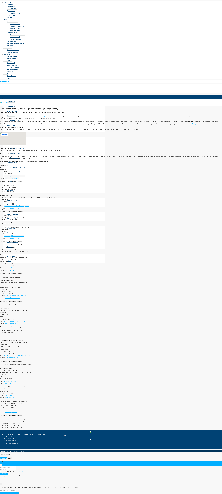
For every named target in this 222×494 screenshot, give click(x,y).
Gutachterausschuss (13, 67)
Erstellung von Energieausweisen (193, 124)
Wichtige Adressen (12, 52)
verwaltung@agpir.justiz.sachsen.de (14, 176)
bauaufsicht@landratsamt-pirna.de (14, 268)
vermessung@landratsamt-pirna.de (14, 236)
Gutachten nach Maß (12, 21)
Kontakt (5, 73)
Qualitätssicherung (15, 13)
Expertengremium (12, 65)
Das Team (9, 17)
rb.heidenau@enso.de (10, 381)
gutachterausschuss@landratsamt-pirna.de (16, 206)
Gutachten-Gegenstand (17, 26)
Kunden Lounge (7, 47)
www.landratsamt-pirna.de (12, 208)
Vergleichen (3, 458)
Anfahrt (9, 78)
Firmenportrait (7, 2)
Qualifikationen (11, 11)
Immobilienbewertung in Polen (15, 43)
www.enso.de (9, 383)
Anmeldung (4, 473)
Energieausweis (11, 41)
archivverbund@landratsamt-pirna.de (14, 321)
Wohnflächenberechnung (17, 34)
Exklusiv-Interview (12, 8)
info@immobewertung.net (10, 443)
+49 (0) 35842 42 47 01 (9, 438)
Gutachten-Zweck (15, 28)
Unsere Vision (11, 4)
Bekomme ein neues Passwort (9, 493)
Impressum (3, 447)
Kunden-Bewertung (12, 56)
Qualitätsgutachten (49, 116)
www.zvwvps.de (9, 397)
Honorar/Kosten (15, 30)
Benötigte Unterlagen (13, 50)
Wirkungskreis (11, 45)
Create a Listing (4, 81)
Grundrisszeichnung (16, 39)
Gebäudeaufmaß (15, 37)
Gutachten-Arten (15, 24)
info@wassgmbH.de (10, 410)
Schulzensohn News (12, 69)
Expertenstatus (11, 15)
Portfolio (6, 19)
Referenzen (6, 54)
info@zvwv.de (8, 395)
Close (9, 458)
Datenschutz (10, 447)
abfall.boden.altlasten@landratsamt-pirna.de (17, 355)
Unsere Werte (11, 6)
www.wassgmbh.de (11, 412)
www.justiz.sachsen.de (12, 178)
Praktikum (10, 71)
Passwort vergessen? (21, 471)
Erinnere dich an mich (8, 471)
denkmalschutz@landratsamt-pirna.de (15, 296)
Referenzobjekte (11, 58)
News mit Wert (7, 60)
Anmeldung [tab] (6, 461)
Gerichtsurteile (11, 63)
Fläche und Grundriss (13, 32)
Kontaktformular (11, 76)
